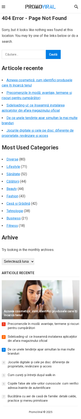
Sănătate (13, 174)
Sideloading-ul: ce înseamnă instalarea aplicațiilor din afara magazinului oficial (42, 339)
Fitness (12, 226)
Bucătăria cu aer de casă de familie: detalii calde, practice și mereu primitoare (42, 398)
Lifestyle (13, 167)
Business (13, 218)
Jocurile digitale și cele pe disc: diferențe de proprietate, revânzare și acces (38, 364)
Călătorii (12, 181)
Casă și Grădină (18, 203)
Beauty (11, 189)
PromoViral (36, 412)
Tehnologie (14, 211)
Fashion (12, 196)
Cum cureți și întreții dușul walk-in (31, 375)
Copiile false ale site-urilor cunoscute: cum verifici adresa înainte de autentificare (43, 385)
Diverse (12, 159)
